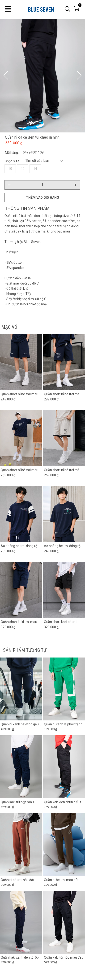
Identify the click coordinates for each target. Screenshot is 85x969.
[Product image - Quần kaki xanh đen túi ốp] (21, 922)
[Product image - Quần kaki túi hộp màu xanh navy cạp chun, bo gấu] (21, 766)
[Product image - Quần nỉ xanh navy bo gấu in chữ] (21, 689)
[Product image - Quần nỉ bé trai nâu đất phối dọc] (21, 844)
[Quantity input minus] (9, 184)
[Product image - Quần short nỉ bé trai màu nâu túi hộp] (21, 438)
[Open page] (41, 9)
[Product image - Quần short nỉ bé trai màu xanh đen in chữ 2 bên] (21, 362)
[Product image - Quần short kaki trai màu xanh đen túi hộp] (21, 590)
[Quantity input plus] (75, 184)
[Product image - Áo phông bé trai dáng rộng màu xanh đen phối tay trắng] (21, 514)
